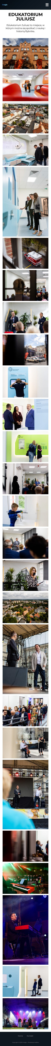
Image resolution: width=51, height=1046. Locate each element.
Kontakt (30, 1036)
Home (20, 1036)
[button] (47, 5)
